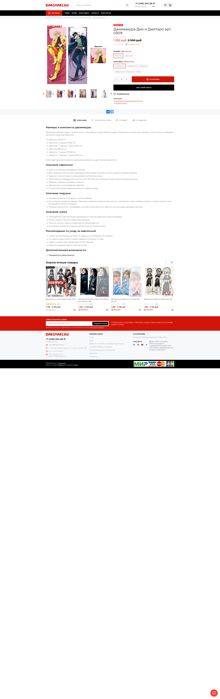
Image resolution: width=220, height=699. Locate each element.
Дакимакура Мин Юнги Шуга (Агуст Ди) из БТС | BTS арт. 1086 (93, 300)
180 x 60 (129, 56)
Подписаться (100, 324)
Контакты (106, 13)
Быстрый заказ (143, 88)
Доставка (84, 13)
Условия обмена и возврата (100, 347)
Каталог (56, 13)
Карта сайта (62, 363)
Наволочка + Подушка (137, 66)
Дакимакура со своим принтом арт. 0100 (61, 299)
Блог (91, 340)
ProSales (60, 365)
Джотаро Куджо (121, 103)
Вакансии (93, 353)
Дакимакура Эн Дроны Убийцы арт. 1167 (158, 299)
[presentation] (43, 93)
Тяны (66, 13)
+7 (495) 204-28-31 (145, 3)
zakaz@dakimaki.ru (56, 345)
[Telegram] (112, 111)
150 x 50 (118, 56)
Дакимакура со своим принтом (61, 255)
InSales (76, 365)
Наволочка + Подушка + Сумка (128, 72)
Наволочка (119, 66)
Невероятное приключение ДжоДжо (129, 101)
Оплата (95, 13)
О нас (91, 337)
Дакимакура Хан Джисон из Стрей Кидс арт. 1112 (125, 300)
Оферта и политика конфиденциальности (106, 344)
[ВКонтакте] (108, 111)
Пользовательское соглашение (102, 350)
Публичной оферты (96, 327)
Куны (74, 13)
